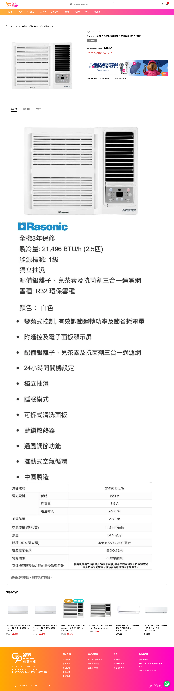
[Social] (151, 686)
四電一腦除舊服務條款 (148, 670)
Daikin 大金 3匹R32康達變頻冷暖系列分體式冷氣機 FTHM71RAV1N (127, 628)
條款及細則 (143, 659)
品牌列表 (117, 659)
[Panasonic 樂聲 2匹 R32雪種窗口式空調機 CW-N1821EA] (101, 610)
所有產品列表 (119, 668)
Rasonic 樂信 (97, 32)
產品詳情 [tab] (26, 109)
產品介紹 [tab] (14, 109)
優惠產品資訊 (119, 663)
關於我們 (66, 659)
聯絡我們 (66, 672)
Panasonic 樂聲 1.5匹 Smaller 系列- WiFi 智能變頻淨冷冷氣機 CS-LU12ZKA (45, 628)
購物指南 (66, 663)
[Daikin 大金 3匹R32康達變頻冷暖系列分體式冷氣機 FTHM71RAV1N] (128, 610)
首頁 (7, 26)
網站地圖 (66, 676)
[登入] (162, 4)
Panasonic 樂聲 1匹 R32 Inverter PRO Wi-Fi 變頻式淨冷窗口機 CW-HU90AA (73, 628)
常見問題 (66, 668)
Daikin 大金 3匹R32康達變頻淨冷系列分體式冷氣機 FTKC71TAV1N (155, 628)
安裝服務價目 (93, 668)
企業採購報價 (93, 663)
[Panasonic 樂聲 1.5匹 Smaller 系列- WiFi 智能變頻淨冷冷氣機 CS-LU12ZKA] (45, 610)
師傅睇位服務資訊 (95, 659)
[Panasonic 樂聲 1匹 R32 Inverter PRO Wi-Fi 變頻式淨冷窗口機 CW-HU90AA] (73, 610)
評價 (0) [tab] (38, 109)
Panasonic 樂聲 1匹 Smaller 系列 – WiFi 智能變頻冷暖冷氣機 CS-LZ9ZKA (18, 628)
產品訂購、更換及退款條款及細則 (150, 664)
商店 (12, 26)
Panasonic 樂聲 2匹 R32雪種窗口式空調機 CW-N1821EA (100, 627)
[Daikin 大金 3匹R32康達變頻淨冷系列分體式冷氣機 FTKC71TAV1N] (156, 610)
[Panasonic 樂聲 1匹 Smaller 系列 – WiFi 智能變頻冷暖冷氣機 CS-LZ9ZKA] (18, 610)
